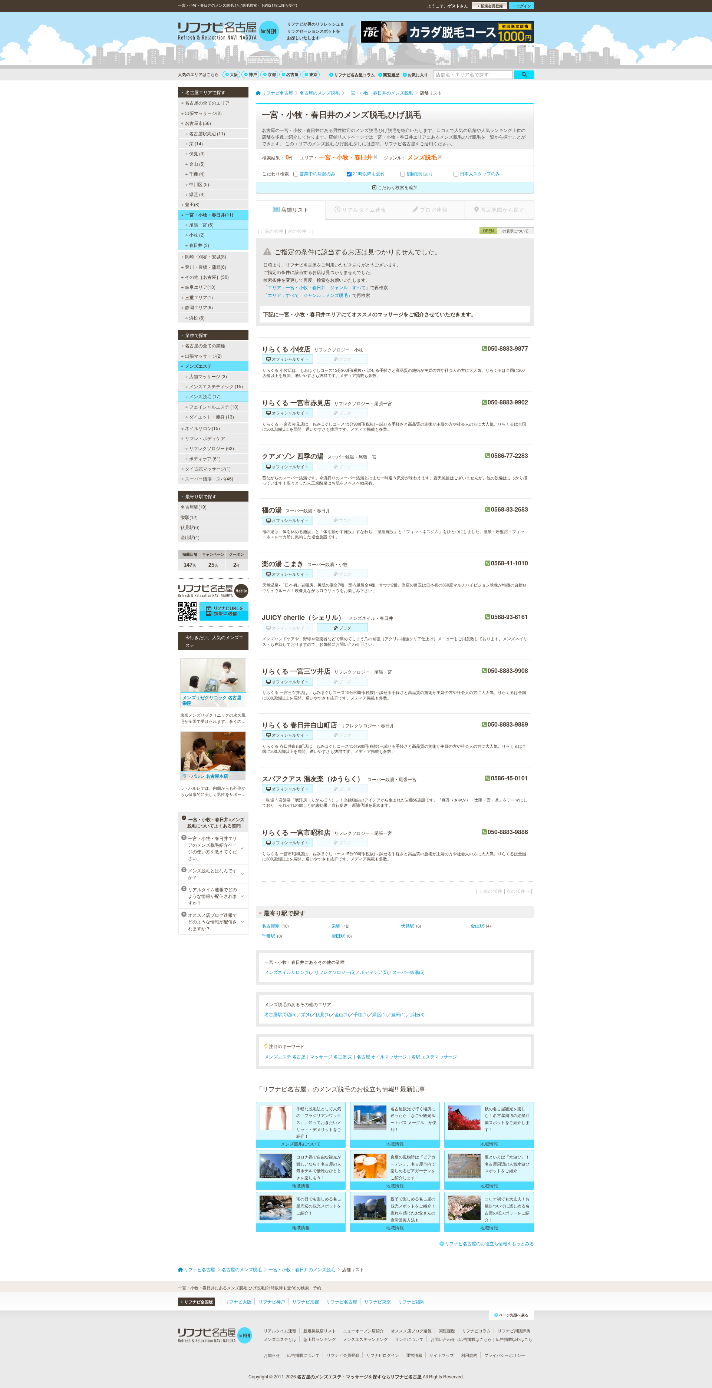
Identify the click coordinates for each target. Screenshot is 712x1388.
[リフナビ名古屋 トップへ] (228, 32)
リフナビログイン (382, 1355)
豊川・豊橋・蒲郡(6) (205, 267)
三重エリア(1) (199, 297)
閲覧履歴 (391, 74)
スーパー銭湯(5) (408, 972)
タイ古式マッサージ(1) (208, 468)
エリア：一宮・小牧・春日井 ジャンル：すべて (317, 287)
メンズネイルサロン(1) (287, 972)
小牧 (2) (197, 234)
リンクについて (409, 1339)
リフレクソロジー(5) (335, 972)
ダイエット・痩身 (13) (211, 416)
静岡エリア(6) (199, 307)
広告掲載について (303, 1355)
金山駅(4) (190, 537)
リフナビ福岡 (411, 1301)
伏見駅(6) (190, 527)
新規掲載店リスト (319, 1331)
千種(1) (360, 1014)
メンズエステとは (280, 1339)
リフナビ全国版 (198, 1302)
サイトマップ (441, 1355)
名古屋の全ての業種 (205, 345)
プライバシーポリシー (504, 1355)
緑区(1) (379, 1014)
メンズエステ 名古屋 (285, 1056)
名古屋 (292, 74)
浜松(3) (417, 1014)
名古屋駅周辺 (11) (207, 133)
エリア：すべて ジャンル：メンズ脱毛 (308, 295)
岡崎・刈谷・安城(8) (205, 256)
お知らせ (272, 1355)
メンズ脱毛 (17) (205, 396)
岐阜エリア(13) (200, 287)
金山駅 (477, 925)
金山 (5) (197, 164)
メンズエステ (198, 366)
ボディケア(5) (374, 972)
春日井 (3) (199, 245)
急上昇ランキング (319, 1339)
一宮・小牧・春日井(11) (209, 214)
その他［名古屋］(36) (207, 277)
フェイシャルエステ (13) (213, 406)
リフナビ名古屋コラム (354, 74)
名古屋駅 (271, 925)
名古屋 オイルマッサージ (382, 1056)
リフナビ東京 (377, 1301)
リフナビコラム (476, 1331)
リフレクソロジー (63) (211, 448)
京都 (272, 74)
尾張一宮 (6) (201, 224)
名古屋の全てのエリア (207, 102)
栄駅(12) (189, 517)
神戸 (253, 74)
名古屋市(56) (198, 123)
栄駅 (336, 925)
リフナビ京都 (305, 1301)
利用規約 (469, 1355)
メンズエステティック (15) (216, 386)
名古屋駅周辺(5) (280, 1014)
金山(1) (341, 1014)
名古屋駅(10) (194, 506)
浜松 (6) (197, 317)
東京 (313, 74)
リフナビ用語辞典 (514, 1331)
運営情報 (414, 1355)
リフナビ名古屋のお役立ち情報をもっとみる (489, 1243)
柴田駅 (338, 935)
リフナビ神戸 (271, 1301)
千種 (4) (197, 174)
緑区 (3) (197, 194)
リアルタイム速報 (280, 1331)
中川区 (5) (199, 184)
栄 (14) (196, 143)
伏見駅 (407, 925)
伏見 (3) (197, 153)
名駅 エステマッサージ (434, 1056)
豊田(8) (192, 204)
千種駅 (268, 935)
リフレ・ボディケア (205, 438)
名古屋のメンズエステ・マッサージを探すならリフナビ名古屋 (359, 1376)
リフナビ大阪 (238, 1301)
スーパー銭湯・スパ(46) (209, 478)
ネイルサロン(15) (202, 428)
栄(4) (306, 1014)
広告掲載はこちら (475, 1339)
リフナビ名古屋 (341, 1301)
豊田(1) (398, 1014)
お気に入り (418, 74)
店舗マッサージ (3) (208, 376)
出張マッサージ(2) (203, 113)
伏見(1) (323, 1014)
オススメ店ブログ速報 (411, 1331)
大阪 (234, 74)
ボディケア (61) (205, 458)
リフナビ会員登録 (343, 1355)
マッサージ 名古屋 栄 (331, 1056)
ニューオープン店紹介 (363, 1331)
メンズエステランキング (365, 1339)
